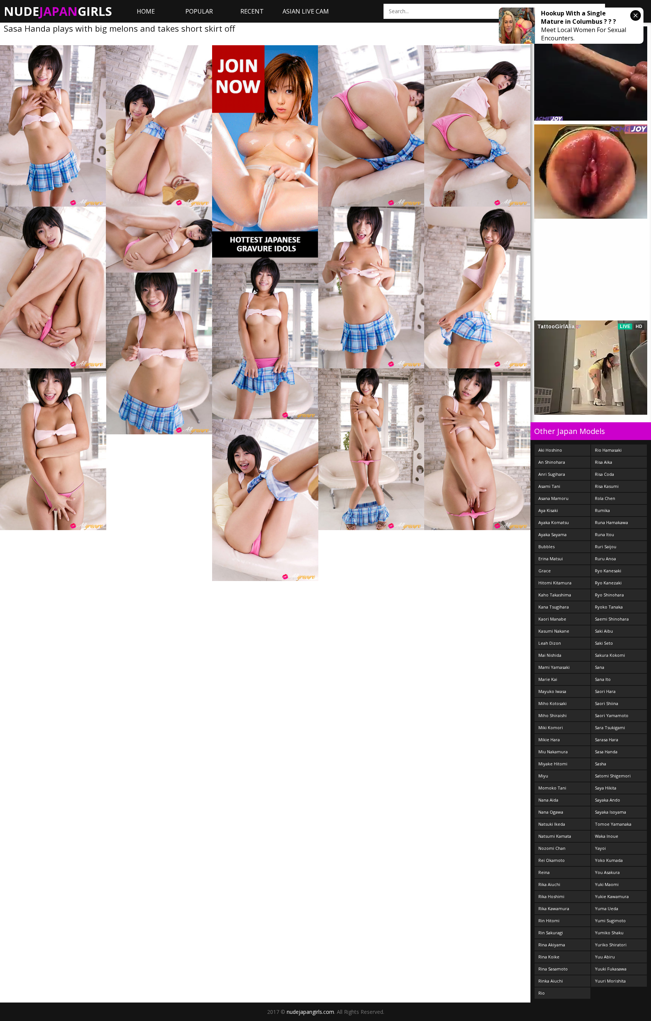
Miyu (543, 776)
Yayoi (600, 848)
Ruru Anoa (605, 558)
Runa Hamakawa (611, 522)
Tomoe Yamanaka (613, 824)
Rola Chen (605, 498)
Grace (544, 570)
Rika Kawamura (553, 908)
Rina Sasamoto (553, 969)
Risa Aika (603, 462)
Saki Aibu (604, 631)
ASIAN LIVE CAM (306, 11)
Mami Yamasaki (554, 667)
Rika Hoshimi (551, 896)
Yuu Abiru (605, 957)
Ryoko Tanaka (609, 607)
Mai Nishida (549, 655)
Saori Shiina (606, 703)
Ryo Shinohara (609, 595)
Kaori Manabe (552, 619)
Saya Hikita (605, 788)
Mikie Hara (549, 739)
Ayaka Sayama (552, 534)
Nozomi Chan (551, 848)
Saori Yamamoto (611, 715)
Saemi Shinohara (612, 619)
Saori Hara (605, 691)
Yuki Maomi (607, 884)
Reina (544, 872)
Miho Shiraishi (552, 715)
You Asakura (607, 872)
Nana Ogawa (550, 812)
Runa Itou (604, 534)
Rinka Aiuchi (550, 981)
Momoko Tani (552, 788)
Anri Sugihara (551, 474)
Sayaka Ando (607, 800)
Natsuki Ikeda (551, 824)
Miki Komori (550, 727)
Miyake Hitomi (552, 764)
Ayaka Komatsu (553, 522)
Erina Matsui (550, 558)
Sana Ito (603, 679)
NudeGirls (58, 11)
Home (146, 11)
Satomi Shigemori (613, 776)
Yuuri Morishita (610, 981)
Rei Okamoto (551, 860)
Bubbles (546, 546)
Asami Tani (549, 486)
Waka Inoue (606, 836)
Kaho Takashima (554, 595)
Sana (599, 667)
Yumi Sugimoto (610, 920)
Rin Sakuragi (550, 932)
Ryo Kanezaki (608, 583)
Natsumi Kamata (554, 836)
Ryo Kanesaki (608, 570)
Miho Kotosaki (552, 703)
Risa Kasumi (607, 486)
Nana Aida (548, 800)
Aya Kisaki (548, 510)
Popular (199, 11)
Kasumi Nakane (553, 631)
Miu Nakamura (553, 751)
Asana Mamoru (553, 498)
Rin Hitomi (548, 920)
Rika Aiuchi (549, 884)
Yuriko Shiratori (611, 944)
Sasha (600, 764)
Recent (252, 11)
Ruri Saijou (605, 546)
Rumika (602, 510)
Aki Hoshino (550, 450)
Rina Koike (548, 957)
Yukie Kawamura (612, 896)
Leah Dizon (549, 643)
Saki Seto (604, 643)
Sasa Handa (606, 751)
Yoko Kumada (609, 860)
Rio (541, 993)
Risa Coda (604, 474)
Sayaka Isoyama (610, 812)
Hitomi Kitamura (555, 583)
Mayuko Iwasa (552, 691)
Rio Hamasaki (608, 450)
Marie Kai (547, 679)
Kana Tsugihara (553, 607)
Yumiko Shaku (609, 932)
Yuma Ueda (606, 908)
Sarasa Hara (606, 739)
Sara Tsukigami (610, 727)
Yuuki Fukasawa (611, 969)
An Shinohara (551, 462)
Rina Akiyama (551, 944)
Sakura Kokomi (610, 655)
